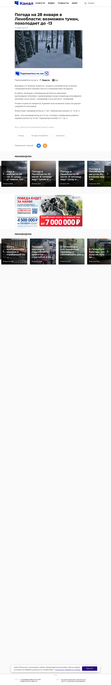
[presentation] (3, 174)
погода (21, 136)
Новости (40, 3)
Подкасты (63, 3)
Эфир (74, 3)
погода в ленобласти (39, 136)
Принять (89, 668)
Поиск (91, 3)
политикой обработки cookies (67, 670)
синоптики (60, 136)
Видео (51, 3)
